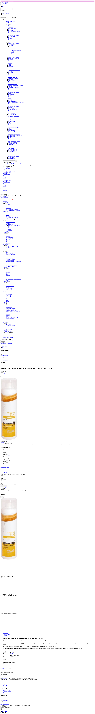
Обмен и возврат (7, 692)
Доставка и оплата (7, 172)
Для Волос (5, 358)
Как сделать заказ (7, 177)
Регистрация (8, 168)
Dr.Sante (2, 442)
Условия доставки (7, 691)
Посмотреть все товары (13, 25)
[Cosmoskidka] (4, 678)
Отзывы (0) (3, 373)
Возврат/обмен (6, 174)
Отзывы (5, 635)
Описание (5, 633)
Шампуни (5, 360)
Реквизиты (5, 175)
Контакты (5, 173)
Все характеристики (5, 467)
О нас (4, 178)
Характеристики (6, 634)
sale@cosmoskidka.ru (5, 704)
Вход (7, 167)
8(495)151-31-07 (10, 163)
